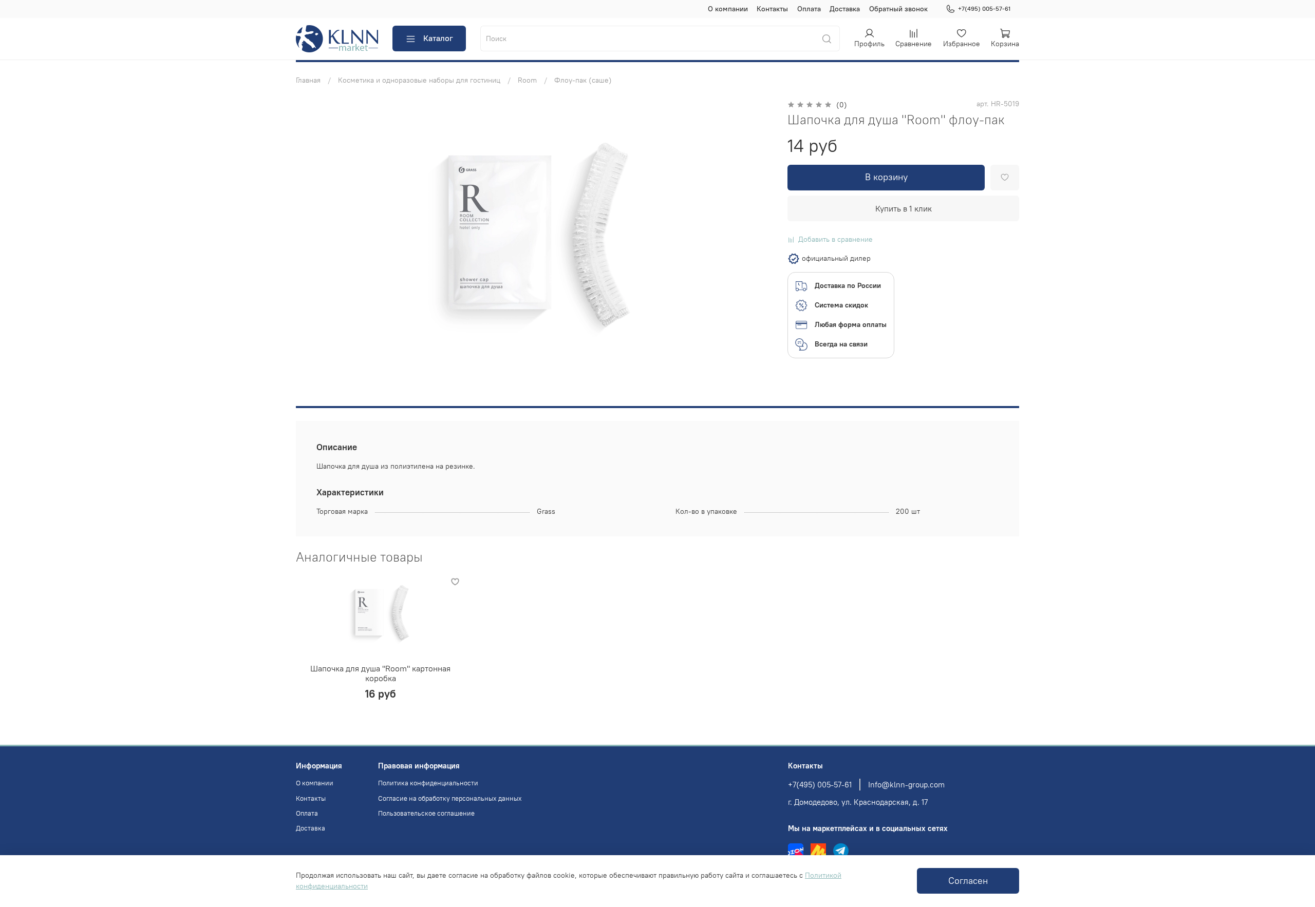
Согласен (968, 880)
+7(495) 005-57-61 (984, 8)
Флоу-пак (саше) (583, 80)
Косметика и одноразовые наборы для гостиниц (419, 80)
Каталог (438, 38)
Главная (308, 80)
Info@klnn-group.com (906, 784)
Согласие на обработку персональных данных (450, 798)
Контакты (772, 8)
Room (527, 80)
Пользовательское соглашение (426, 813)
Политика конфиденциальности (428, 783)
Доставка (845, 8)
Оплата (809, 8)
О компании (728, 8)
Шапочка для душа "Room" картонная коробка (380, 673)
